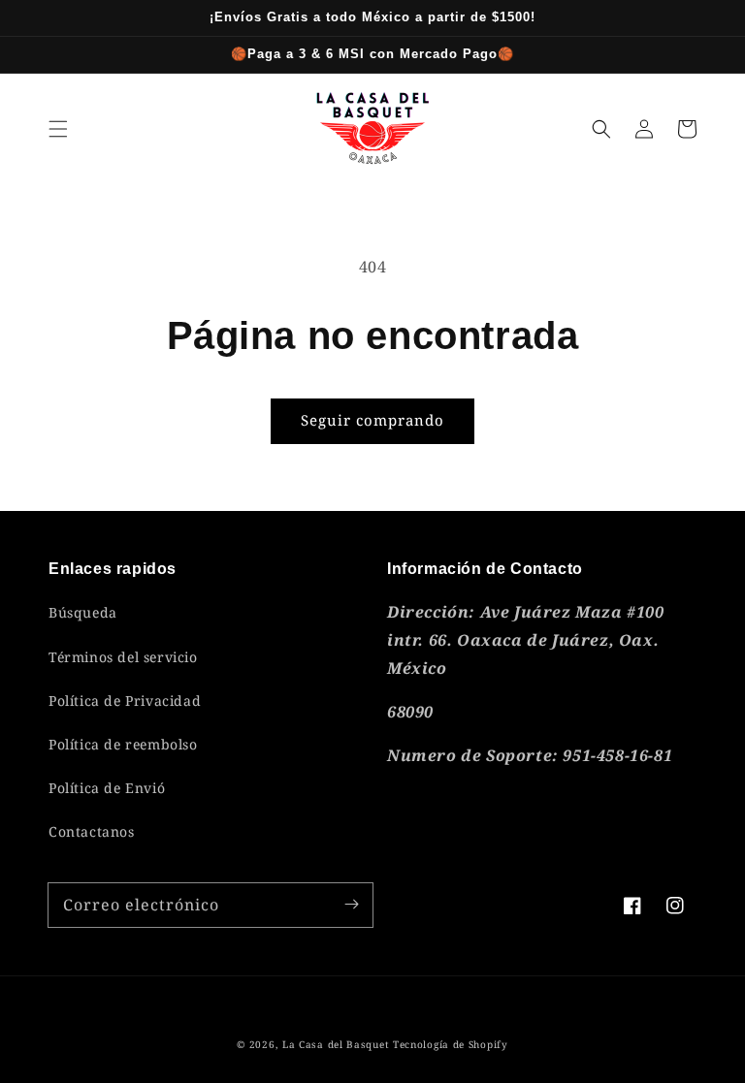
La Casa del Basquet (335, 1044)
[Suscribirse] (351, 904)
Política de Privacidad (125, 700)
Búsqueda (83, 612)
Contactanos (92, 831)
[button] (58, 129)
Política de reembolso (123, 744)
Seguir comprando (372, 420)
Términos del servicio (123, 657)
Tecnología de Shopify (450, 1044)
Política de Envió (107, 788)
